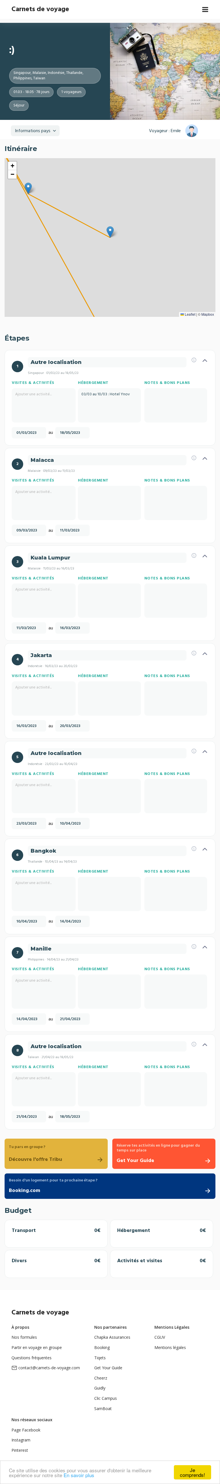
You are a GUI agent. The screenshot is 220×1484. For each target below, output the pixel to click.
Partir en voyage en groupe (36, 1347)
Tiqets (100, 1357)
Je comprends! (192, 1472)
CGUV (159, 1337)
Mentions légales (170, 1347)
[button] (110, 232)
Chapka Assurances (112, 1337)
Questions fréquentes (31, 1357)
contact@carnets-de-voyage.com (49, 1367)
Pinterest (19, 1450)
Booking (102, 1347)
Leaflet (189, 314)
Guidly (99, 1388)
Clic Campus (105, 1398)
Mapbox (207, 314)
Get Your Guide (108, 1367)
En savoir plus (79, 1475)
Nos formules (24, 1337)
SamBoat (103, 1408)
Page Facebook (25, 1430)
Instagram (20, 1440)
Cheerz (100, 1378)
